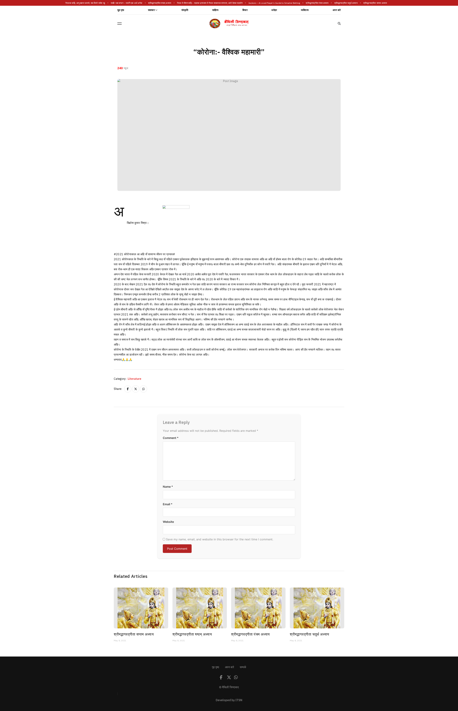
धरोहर (274, 10)
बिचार (245, 10)
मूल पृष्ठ (120, 10)
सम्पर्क (243, 667)
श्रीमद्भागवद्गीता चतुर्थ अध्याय (346, 3)
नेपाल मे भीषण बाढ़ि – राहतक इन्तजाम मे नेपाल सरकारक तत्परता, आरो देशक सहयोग (210, 3)
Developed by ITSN (229, 700)
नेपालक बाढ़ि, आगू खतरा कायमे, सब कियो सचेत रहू (85, 3)
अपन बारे (337, 10)
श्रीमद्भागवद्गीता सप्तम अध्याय (375, 3)
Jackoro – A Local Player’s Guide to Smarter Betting (274, 3)
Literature (134, 379)
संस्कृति (184, 10)
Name (168, 486)
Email (167, 504)
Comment (171, 438)
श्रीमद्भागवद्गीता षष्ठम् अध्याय (160, 3)
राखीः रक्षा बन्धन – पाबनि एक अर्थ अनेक (127, 3)
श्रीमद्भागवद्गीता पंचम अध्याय (317, 3)
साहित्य (215, 10)
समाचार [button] (151, 10)
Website (168, 522)
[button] (119, 23)
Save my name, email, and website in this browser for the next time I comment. (219, 539)
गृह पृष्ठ (215, 667)
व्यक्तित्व (305, 10)
